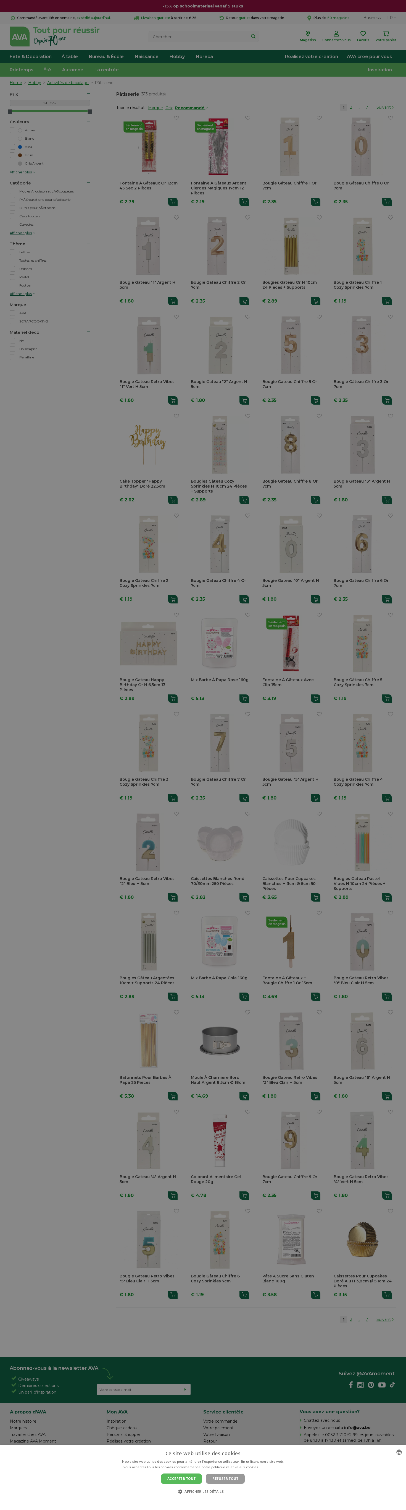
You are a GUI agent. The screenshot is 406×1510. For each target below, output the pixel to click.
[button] (203, 1491)
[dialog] (203, 1477)
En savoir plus (271, 1467)
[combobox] (399, 1452)
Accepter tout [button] (181, 1478)
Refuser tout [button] (225, 1478)
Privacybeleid (199, 1500)
